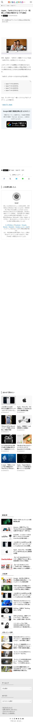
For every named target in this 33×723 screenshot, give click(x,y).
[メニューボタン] (31, 2)
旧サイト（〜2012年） (9, 713)
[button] (4, 178)
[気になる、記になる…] (16, 2)
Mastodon (11, 227)
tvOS (23, 170)
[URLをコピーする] (29, 178)
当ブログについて (7, 707)
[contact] (23, 718)
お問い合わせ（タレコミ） (10, 709)
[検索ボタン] (2, 2)
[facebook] (10, 718)
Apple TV (5, 15)
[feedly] (18, 718)
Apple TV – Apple (7, 104)
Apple (12, 170)
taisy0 (16, 203)
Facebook (17, 225)
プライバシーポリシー (9, 711)
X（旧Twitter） (9, 225)
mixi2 (27, 227)
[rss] (21, 718)
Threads (24, 225)
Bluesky (5, 227)
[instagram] (14, 718)
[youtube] (16, 718)
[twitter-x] (12, 718)
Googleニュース (19, 227)
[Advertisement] (16, 30)
